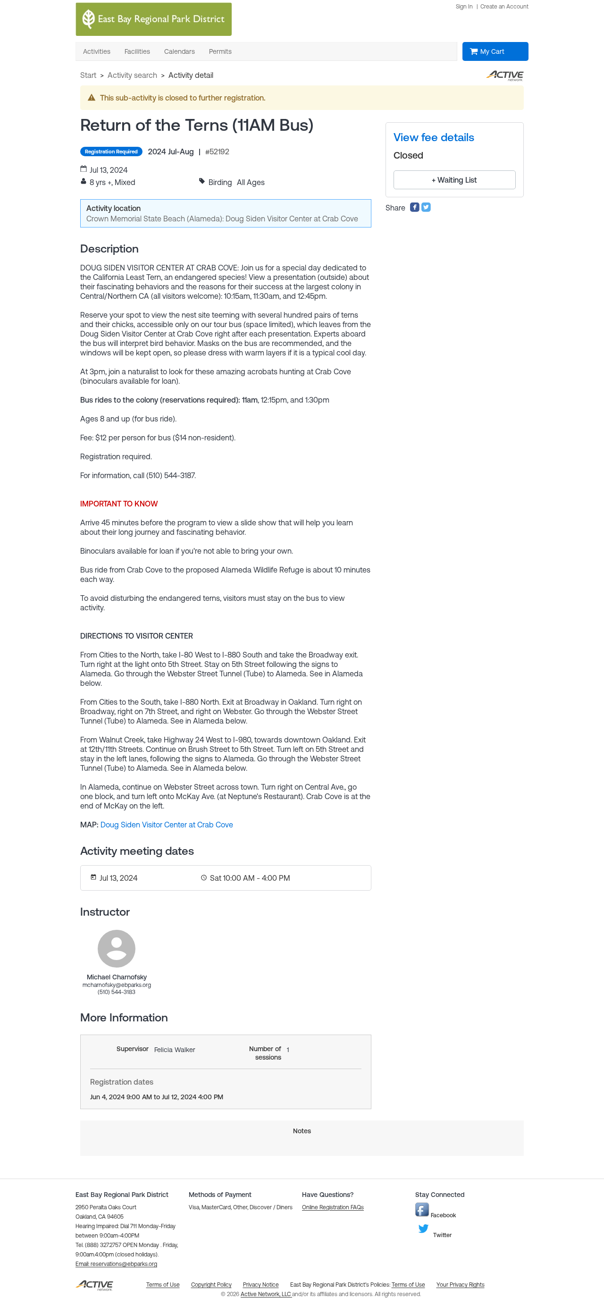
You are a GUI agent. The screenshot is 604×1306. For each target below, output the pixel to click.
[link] (116, 949)
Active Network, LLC (266, 1294)
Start (88, 75)
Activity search (132, 75)
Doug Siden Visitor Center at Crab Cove (167, 824)
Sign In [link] (464, 6)
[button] (116, 1264)
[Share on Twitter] (426, 209)
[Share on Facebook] (414, 209)
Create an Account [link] (504, 6)
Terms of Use (408, 1284)
